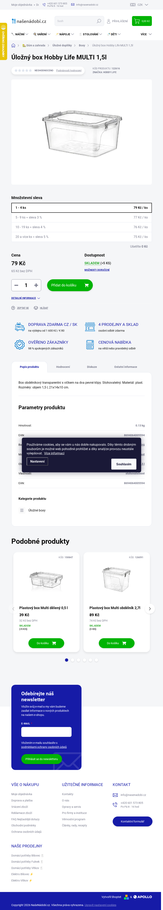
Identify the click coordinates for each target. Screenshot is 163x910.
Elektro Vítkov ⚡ (21, 880)
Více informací (54, 453)
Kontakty (67, 794)
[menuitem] (20, 34)
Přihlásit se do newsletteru (41, 759)
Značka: (104, 72)
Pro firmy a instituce (74, 813)
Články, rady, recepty (74, 825)
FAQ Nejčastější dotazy (25, 819)
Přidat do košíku (63, 285)
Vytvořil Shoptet (111, 897)
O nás (65, 800)
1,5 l (142, 463)
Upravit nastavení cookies (100, 905)
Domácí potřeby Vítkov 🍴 (27, 868)
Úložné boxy (37, 510)
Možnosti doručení (97, 270)
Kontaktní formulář (132, 821)
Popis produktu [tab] (29, 366)
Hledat (99, 21)
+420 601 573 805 (132, 804)
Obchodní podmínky (23, 825)
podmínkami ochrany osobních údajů (44, 747)
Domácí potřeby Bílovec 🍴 (27, 855)
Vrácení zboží (19, 806)
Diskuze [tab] (92, 366)
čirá (142, 444)
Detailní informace (23, 298)
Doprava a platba (22, 800)
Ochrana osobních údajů (26, 831)
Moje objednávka (21, 4)
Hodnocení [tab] (63, 366)
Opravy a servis (71, 806)
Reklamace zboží (21, 813)
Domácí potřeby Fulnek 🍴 (27, 861)
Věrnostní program (73, 819)
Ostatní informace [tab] (125, 366)
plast (141, 454)
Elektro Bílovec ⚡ (22, 874)
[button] (67, 660)
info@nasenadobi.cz (133, 794)
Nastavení (37, 461)
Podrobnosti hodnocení (69, 70)
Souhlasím (123, 464)
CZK (140, 4)
